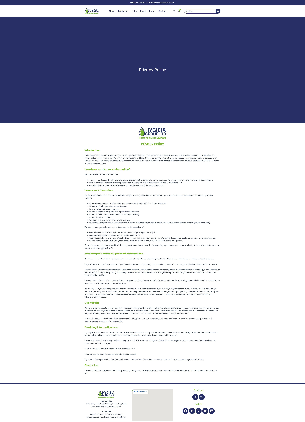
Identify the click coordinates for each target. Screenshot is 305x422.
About (112, 11)
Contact (162, 11)
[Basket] (179, 11)
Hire (135, 11)
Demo (152, 11)
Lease (143, 11)
